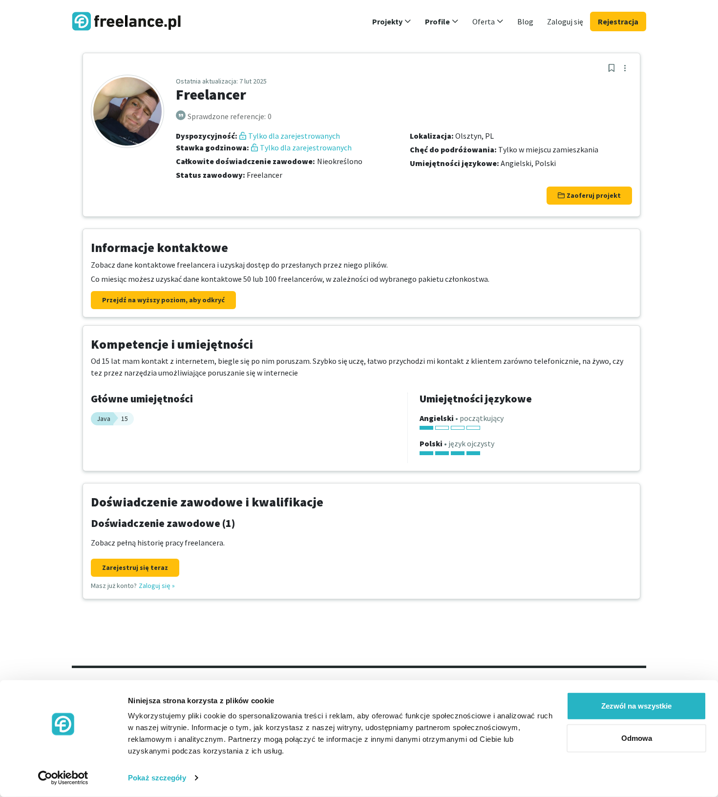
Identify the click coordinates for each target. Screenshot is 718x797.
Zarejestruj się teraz (135, 567)
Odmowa (636, 738)
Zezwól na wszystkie (636, 706)
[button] (391, 21)
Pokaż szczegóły (157, 778)
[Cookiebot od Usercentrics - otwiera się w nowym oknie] (63, 778)
